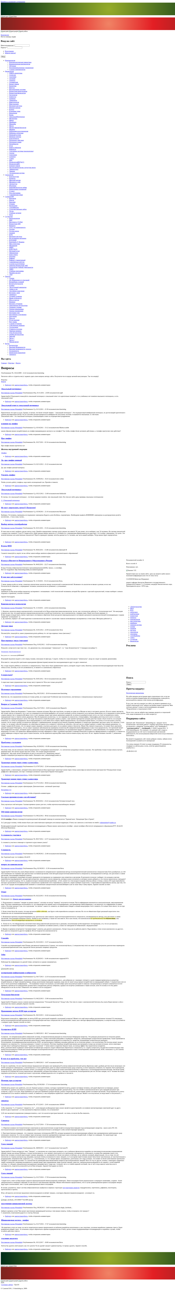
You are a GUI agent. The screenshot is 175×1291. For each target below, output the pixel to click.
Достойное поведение (16, 291)
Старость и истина (15, 329)
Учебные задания (15, 213)
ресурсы (133, 630)
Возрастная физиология (17, 93)
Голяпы (11, 285)
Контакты (12, 198)
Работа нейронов (15, 147)
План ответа (13, 255)
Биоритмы (12, 86)
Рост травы (13, 322)
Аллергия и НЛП (8, 1029)
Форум (11, 200)
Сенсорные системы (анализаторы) (21, 151)
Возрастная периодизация (18, 91)
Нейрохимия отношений (17, 189)
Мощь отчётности (15, 298)
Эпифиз (4, 453)
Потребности (13, 144)
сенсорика (133, 634)
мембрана (133, 623)
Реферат (12, 258)
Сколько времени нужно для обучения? (18, 797)
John (3, 955)
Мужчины (12, 186)
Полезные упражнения (11, 689)
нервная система (136, 625)
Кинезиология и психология (13, 604)
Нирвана (12, 302)
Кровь (11, 115)
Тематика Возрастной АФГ (18, 265)
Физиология (9, 71)
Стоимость (6, 850)
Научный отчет (14, 251)
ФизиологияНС (14, 164)
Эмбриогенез (13, 169)
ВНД (132, 608)
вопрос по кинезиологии (12, 864)
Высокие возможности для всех (20, 349)
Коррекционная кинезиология (19, 64)
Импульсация (14, 104)
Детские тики (7, 626)
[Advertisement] (141, 661)
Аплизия (12, 78)
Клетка (11, 109)
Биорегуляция (14, 84)
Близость (12, 178)
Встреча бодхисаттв (16, 284)
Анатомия (12, 77)
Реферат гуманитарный (17, 260)
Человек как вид (15, 273)
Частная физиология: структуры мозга (22, 167)
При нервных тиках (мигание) (14, 641)
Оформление (13, 253)
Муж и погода (14, 300)
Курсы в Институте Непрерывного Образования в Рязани (26, 561)
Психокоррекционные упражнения (21, 68)
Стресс (11, 158)
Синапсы (12, 157)
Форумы (11, 363)
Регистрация (9, 51)
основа (132, 627)
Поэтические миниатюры (135, 693)
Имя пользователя (7, 45)
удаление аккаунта (9, 1238)
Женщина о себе (14, 182)
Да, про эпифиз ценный (11, 460)
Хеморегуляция (14, 166)
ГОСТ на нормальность (17, 227)
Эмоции (12, 171)
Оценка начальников (16, 309)
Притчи (8, 276)
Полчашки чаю (14, 313)
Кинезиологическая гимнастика (20, 62)
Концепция (13, 113)
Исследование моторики (17, 238)
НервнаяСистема (15, 135)
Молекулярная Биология (17, 127)
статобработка (135, 636)
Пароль (4, 47)
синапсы (5, 1101)
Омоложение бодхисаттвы (18, 305)
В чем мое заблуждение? (12, 577)
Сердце (11, 153)
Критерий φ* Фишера (16, 242)
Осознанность (14, 351)
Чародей (12, 336)
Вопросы (12, 225)
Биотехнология (14, 218)
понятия (133, 628)
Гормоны (12, 98)
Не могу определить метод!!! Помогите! (18, 508)
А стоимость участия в (11, 835)
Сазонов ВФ (9, 196)
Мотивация (13, 245)
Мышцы (12, 129)
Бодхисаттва (13, 345)
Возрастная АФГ (15, 224)
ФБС (11, 160)
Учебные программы (16, 271)
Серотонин (13, 155)
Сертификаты (14, 207)
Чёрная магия (14, 342)
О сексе (11, 191)
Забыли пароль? (10, 53)
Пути (11, 146)
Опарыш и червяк (15, 307)
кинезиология (135, 619)
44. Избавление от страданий (19, 280)
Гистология (13, 95)
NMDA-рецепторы (15, 73)
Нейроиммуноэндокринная (18, 131)
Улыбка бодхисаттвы (16, 334)
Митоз (11, 126)
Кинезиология (10, 60)
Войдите (8, 385)
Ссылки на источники (17, 264)
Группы (12, 229)
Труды (11, 211)
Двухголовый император (17, 287)
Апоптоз (12, 80)
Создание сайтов (7, 1285)
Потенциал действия (16, 140)
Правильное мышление (17, 353)
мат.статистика (135, 621)
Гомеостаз (12, 97)
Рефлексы (12, 149)
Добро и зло (13, 289)
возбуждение (134, 614)
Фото (11, 215)
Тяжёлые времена (15, 331)
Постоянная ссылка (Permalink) (11, 393)
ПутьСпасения (14, 320)
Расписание (13, 206)
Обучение (12, 66)
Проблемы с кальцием (11, 742)
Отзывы (12, 204)
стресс (132, 637)
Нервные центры (15, 137)
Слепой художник (15, 323)
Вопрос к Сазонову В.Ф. (11, 704)
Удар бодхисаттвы (15, 333)
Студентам (9, 216)
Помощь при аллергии (11, 1080)
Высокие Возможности (17, 347)
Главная (4, 363)
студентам (133, 639)
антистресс (134, 612)
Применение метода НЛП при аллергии (18, 1011)
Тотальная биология (10, 995)
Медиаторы (13, 118)
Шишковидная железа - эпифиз (15, 1220)
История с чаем (14, 293)
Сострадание (13, 327)
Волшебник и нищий (16, 282)
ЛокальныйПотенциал (17, 117)
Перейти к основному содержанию (13, 2)
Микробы (12, 124)
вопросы (133, 617)
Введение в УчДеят (16, 222)
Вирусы (12, 88)
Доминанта (13, 100)
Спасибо (5, 938)
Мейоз (11, 120)
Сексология (9, 175)
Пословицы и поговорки (17, 314)
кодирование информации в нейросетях (18, 973)
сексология (134, 632)
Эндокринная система (17, 173)
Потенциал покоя (15, 142)
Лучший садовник (15, 296)
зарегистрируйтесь (21, 385)
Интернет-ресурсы (15, 106)
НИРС (11, 247)
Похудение (13, 316)
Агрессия (12, 75)
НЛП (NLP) (13, 249)
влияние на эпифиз (9, 424)
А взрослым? (7, 675)
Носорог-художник (15, 304)
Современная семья (16, 195)
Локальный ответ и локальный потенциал (20, 405)
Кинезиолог (5, 35)
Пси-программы (14, 193)
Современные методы (16, 262)
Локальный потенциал (11, 389)
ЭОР (10, 274)
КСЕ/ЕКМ (12, 240)
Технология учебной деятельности (21, 267)
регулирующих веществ (71, 1188)
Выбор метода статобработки (14, 524)
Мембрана (12, 122)
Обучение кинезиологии (11, 812)
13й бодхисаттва (136, 607)
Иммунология (14, 102)
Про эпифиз (6, 438)
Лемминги (13, 294)
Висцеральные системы (17, 89)
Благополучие (14, 176)
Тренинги (12, 354)
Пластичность (14, 138)
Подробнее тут (6, 790)
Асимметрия (13, 82)
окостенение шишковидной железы (16, 1204)
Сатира (11, 278)
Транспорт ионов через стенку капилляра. (19, 763)
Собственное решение (17, 325)
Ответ (3, 892)
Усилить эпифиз (8, 475)
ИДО (11, 235)
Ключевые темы (14, 111)
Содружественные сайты (18, 209)
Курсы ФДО (6, 546)
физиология (134, 641)
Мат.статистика (14, 244)
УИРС (11, 269)
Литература (13, 184)
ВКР (10, 220)
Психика (12, 256)
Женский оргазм (15, 180)
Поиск (128, 682)
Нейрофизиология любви (18, 187)
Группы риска (14, 231)
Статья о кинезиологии (17, 69)
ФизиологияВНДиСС (16, 162)
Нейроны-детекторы (16, 133)
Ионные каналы (14, 107)
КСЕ (131, 610)
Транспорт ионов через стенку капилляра (19, 779)
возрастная (134, 616)
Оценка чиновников (16, 311)
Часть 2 (11, 340)
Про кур (12, 318)
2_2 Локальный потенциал (10, 500)
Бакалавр (12, 202)
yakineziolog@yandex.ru (108, 822)
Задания (12, 233)
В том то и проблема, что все (13, 1059)
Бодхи (7, 343)
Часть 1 (11, 338)
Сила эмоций (7, 1144)
